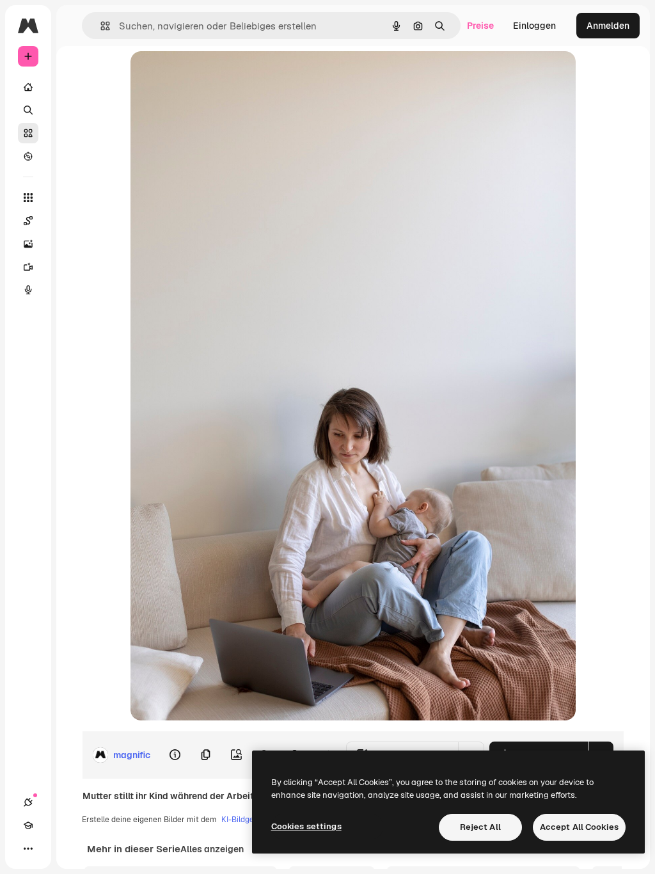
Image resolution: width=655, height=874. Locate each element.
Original (212, 75)
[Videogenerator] (28, 267)
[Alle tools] (28, 197)
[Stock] (28, 133)
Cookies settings (306, 826)
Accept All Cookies (579, 827)
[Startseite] (28, 87)
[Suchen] (28, 110)
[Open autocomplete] (100, 26)
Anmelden (608, 25)
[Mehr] (28, 848)
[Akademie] (28, 825)
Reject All (480, 827)
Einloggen (534, 25)
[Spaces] (28, 221)
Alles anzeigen (212, 849)
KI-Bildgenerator (251, 819)
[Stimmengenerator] (28, 290)
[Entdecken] (28, 156)
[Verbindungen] (28, 802)
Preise (480, 25)
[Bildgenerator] (28, 244)
